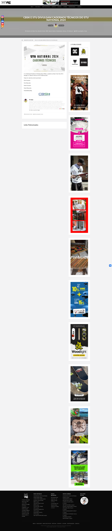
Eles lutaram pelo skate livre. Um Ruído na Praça (54, 498)
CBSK (47, 31)
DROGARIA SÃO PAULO (68, 508)
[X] (2, 19)
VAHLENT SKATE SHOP (39, 503)
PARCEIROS (37, 7)
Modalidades (59, 31)
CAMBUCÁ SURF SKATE (68, 502)
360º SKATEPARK (37, 515)
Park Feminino (27, 80)
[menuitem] (32, 7)
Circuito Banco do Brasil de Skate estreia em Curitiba (55, 505)
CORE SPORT (36, 499)
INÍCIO (32, 7)
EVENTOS (59, 7)
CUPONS (65, 7)
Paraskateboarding (28, 91)
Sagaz (51, 25)
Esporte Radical (52, 31)
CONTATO (79, 7)
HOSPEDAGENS (72, 7)
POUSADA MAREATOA (39, 509)
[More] (2, 26)
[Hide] (1, 28)
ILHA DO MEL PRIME (38, 506)
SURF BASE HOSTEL (38, 512)
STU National (70, 31)
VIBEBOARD (65, 499)
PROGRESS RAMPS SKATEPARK (67, 517)
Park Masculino (27, 83)
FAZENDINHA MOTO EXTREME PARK (40, 496)
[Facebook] (2, 21)
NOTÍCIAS (54, 7)
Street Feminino (27, 85)
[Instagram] (2, 17)
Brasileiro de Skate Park (32, 31)
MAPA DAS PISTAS (46, 7)
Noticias (64, 31)
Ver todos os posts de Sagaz (34, 110)
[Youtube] (2, 24)
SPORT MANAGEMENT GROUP (69, 511)
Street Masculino (27, 88)
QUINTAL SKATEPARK (38, 500)
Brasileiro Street (41, 31)
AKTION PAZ (65, 500)
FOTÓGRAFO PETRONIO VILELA (70, 514)
